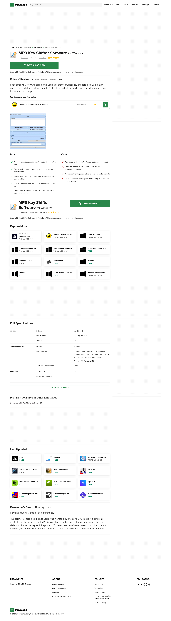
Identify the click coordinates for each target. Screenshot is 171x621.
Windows (107, 4)
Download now (36, 65)
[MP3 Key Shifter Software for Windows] (13, 55)
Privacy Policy (99, 584)
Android (134, 4)
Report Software (61, 388)
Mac (117, 4)
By (23, 58)
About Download (58, 584)
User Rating (43, 58)
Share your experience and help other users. (65, 72)
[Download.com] (18, 5)
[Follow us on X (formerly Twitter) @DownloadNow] (143, 584)
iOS (125, 4)
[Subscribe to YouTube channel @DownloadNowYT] (148, 584)
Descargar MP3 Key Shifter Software (24, 403)
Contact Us (56, 592)
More (156, 5)
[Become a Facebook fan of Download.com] (138, 584)
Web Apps (145, 4)
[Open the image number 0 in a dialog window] (28, 131)
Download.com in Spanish (61, 596)
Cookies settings (100, 603)
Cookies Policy (99, 592)
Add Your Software (59, 588)
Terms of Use (99, 588)
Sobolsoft (48, 508)
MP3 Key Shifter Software (50, 53)
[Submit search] (31, 5)
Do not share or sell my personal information (102, 597)
